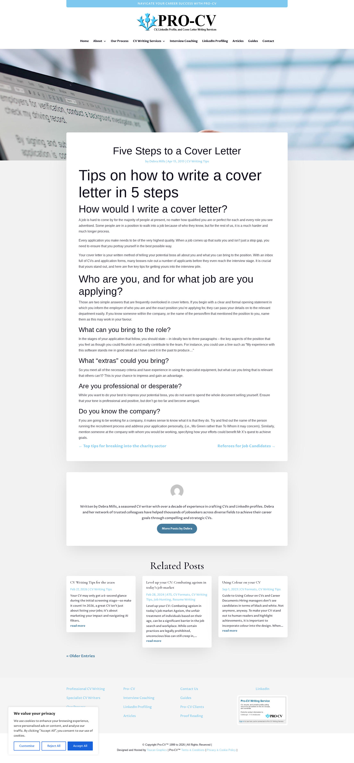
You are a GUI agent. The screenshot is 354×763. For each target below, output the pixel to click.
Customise (26, 746)
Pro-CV (129, 689)
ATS (169, 595)
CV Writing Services (147, 41)
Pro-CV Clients (192, 707)
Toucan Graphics (157, 750)
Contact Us (189, 689)
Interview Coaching (184, 41)
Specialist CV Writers (83, 698)
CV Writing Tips (198, 161)
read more (77, 626)
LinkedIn (262, 689)
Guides (253, 41)
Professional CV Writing (85, 689)
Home (84, 41)
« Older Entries (80, 656)
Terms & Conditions (193, 750)
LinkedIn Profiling (215, 41)
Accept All (80, 746)
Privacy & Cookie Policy (221, 750)
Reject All (53, 746)
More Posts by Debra (177, 528)
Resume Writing (184, 600)
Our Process (119, 41)
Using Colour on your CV (241, 582)
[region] (53, 731)
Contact (268, 41)
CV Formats (181, 595)
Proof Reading (191, 716)
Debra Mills (157, 161)
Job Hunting (162, 600)
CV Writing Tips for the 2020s (92, 582)
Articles (238, 41)
